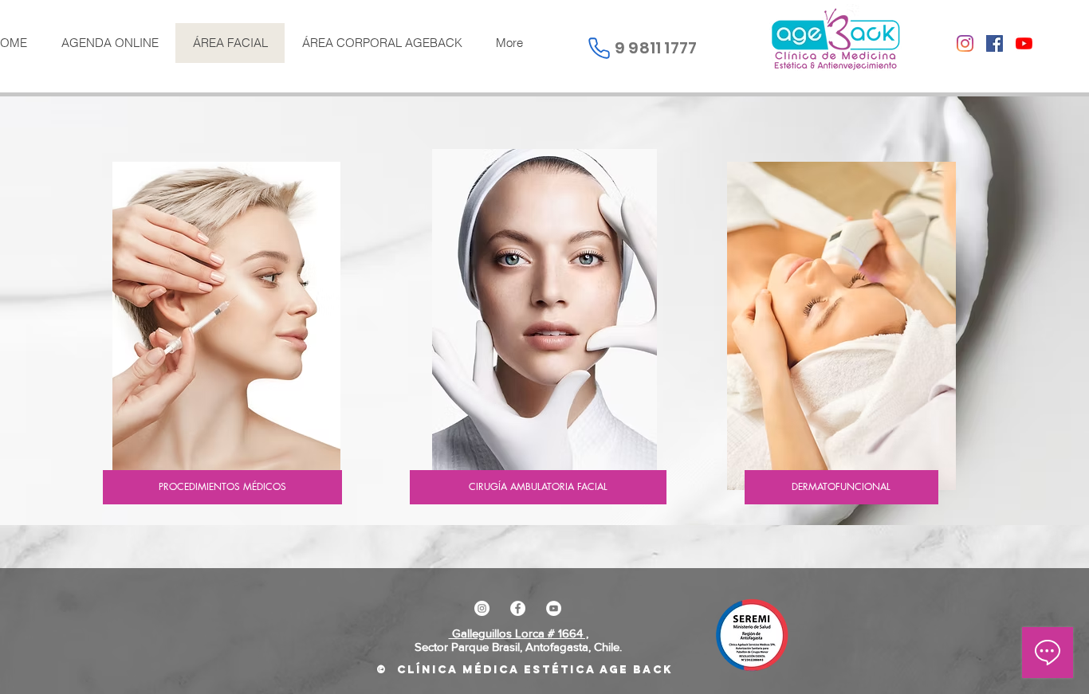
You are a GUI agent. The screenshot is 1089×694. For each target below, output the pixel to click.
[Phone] (599, 48)
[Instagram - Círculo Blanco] (481, 608)
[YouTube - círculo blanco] (553, 608)
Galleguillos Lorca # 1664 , (518, 633)
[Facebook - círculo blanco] (517, 608)
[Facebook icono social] (994, 43)
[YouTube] (1024, 43)
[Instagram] (965, 43)
